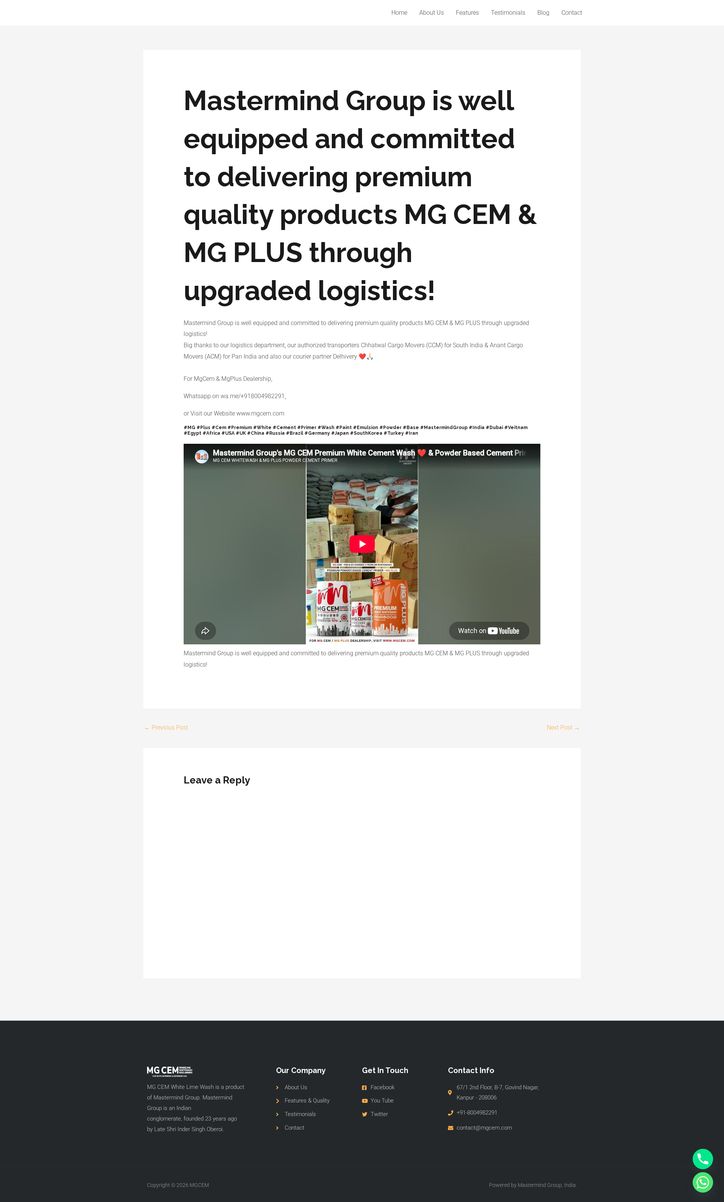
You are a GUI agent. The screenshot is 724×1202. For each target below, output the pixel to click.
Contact (571, 12)
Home (399, 12)
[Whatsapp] (703, 1182)
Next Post (563, 727)
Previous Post (166, 727)
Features (467, 12)
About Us (431, 12)
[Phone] (703, 1159)
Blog (543, 12)
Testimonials (508, 12)
